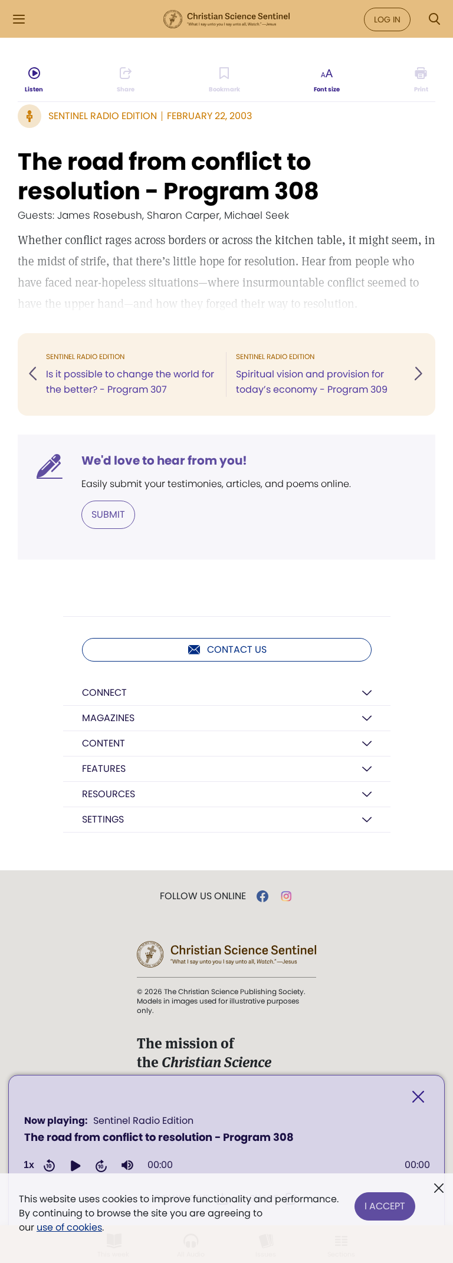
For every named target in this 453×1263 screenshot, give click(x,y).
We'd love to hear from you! (164, 460)
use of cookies (69, 1227)
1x (29, 1165)
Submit (108, 514)
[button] (75, 1165)
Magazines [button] (108, 718)
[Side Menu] (19, 19)
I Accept (385, 1206)
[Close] (418, 1097)
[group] (127, 1165)
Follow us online (203, 896)
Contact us (237, 649)
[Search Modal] (434, 19)
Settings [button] (103, 819)
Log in (387, 19)
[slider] (289, 1165)
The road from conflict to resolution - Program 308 (168, 176)
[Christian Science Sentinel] (226, 19)
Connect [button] (104, 692)
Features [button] (104, 768)
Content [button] (103, 743)
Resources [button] (108, 794)
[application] (226, 1146)
